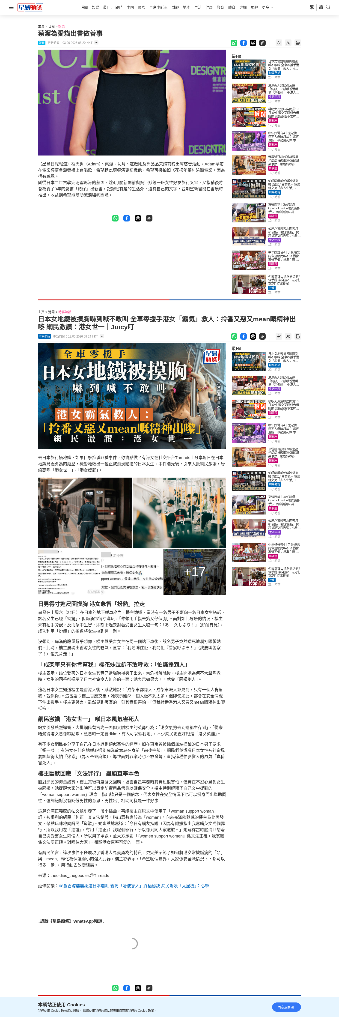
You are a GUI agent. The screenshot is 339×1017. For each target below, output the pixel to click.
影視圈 (273, 120)
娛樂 (61, 26)
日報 (51, 26)
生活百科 (274, 97)
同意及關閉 (286, 1007)
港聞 (51, 312)
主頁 (41, 26)
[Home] (30, 7)
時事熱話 (274, 73)
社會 (272, 288)
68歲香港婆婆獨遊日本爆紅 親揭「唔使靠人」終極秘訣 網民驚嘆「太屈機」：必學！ (136, 886)
